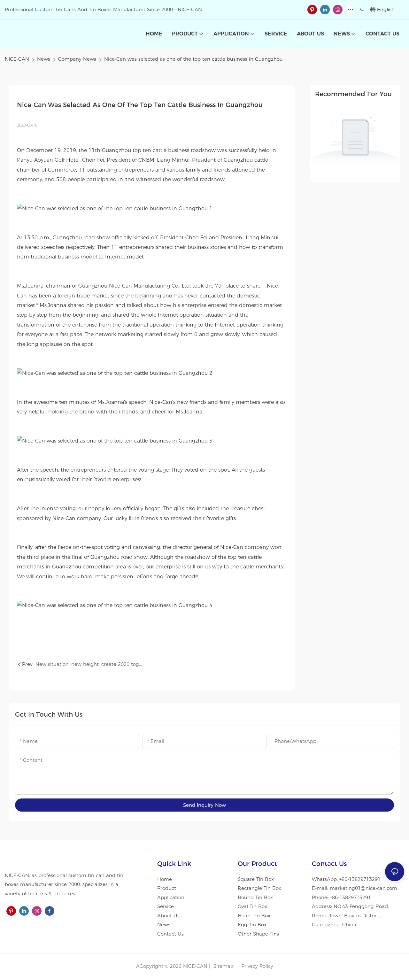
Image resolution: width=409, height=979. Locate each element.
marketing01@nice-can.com (363, 888)
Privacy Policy (257, 966)
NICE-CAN (17, 59)
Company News (77, 59)
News (43, 59)
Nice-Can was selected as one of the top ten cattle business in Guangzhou (193, 59)
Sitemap (223, 966)
